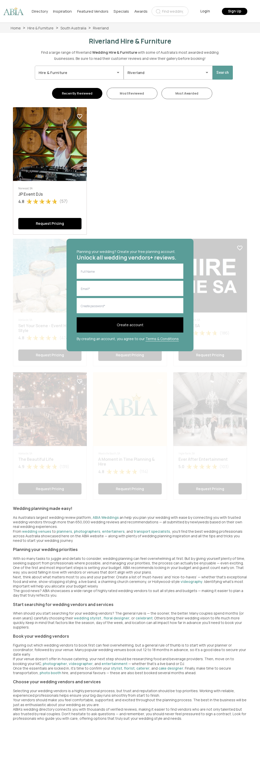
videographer (81, 663)
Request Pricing (50, 223)
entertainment (114, 663)
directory (40, 11)
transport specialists (152, 531)
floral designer (116, 618)
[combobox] (170, 11)
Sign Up (234, 11)
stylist (116, 668)
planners (64, 531)
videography (192, 581)
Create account (130, 324)
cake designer (170, 668)
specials (121, 11)
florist (129, 668)
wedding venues (36, 531)
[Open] (118, 72)
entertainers (113, 531)
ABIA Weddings (106, 517)
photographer (55, 663)
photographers (87, 531)
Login (205, 11)
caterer (143, 668)
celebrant (144, 618)
